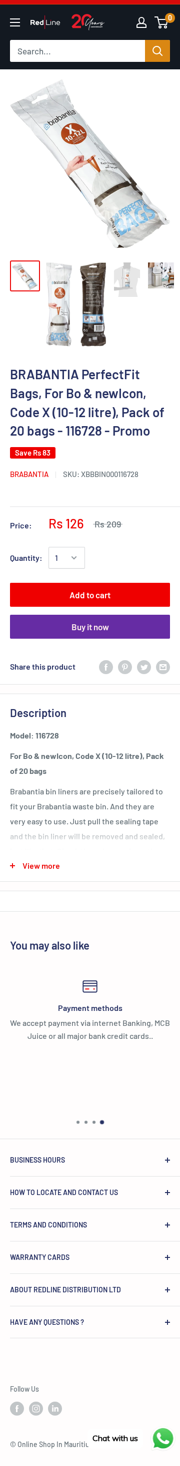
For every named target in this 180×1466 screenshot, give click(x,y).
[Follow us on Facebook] (17, 1409)
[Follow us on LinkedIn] (55, 1409)
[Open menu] (15, 22)
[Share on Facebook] (106, 666)
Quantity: (26, 557)
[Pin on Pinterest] (125, 666)
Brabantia (29, 474)
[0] (162, 22)
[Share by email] (163, 666)
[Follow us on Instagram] (36, 1409)
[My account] (141, 22)
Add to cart (90, 595)
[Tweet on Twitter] (144, 666)
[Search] (157, 51)
